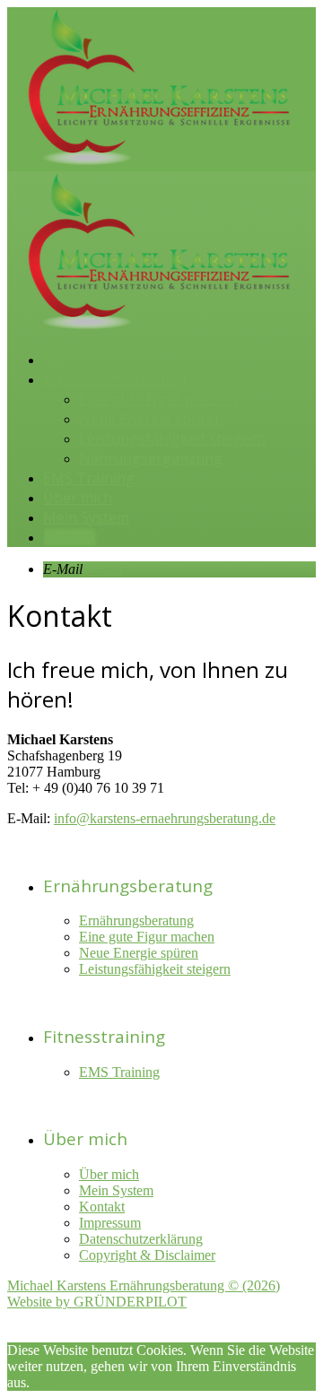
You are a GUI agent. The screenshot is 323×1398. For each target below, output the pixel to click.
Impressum (110, 1222)
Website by (97, 1301)
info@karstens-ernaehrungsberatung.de (164, 818)
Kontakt (70, 537)
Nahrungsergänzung (151, 458)
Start (59, 359)
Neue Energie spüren (151, 419)
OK (40, 1382)
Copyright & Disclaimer (147, 1255)
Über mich (77, 498)
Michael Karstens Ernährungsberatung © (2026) (143, 1285)
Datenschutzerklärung (141, 1238)
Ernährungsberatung (115, 379)
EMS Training (89, 478)
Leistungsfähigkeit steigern (172, 438)
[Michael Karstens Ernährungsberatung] (159, 166)
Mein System (86, 517)
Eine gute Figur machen (158, 399)
